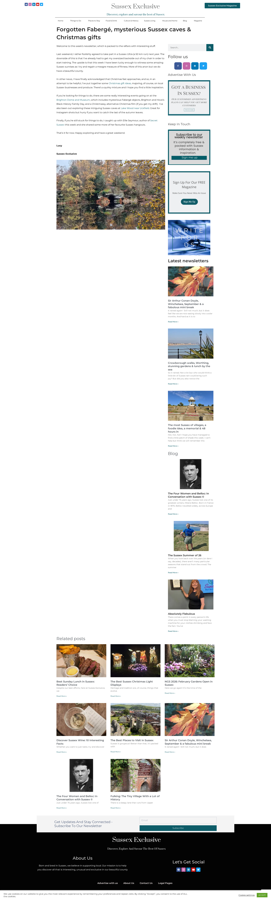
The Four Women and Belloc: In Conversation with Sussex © (188, 495)
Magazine (198, 21)
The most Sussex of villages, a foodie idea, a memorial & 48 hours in (187, 428)
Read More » (173, 322)
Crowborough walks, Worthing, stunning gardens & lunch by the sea (189, 366)
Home (60, 21)
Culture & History (131, 21)
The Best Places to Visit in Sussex (132, 740)
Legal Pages (165, 883)
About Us (128, 883)
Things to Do (75, 21)
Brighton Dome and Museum (73, 100)
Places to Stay (94, 21)
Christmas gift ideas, (120, 83)
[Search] (209, 47)
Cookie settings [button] (247, 895)
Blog (185, 21)
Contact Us (146, 883)
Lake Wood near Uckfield (135, 108)
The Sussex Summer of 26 (184, 555)
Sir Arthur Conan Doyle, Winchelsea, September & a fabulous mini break (186, 304)
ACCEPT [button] (262, 895)
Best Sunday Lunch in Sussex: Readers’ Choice (75, 683)
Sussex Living (149, 21)
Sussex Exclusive (135, 7)
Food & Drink (111, 21)
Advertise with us (107, 883)
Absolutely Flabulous (181, 613)
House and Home (169, 21)
